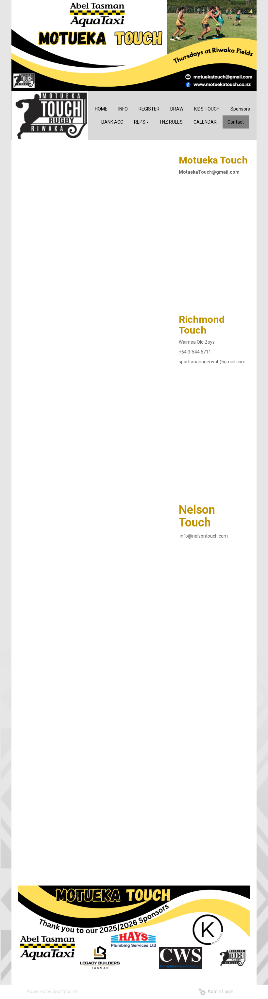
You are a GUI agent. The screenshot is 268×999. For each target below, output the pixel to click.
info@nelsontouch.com (204, 536)
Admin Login (219, 991)
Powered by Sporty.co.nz (52, 991)
